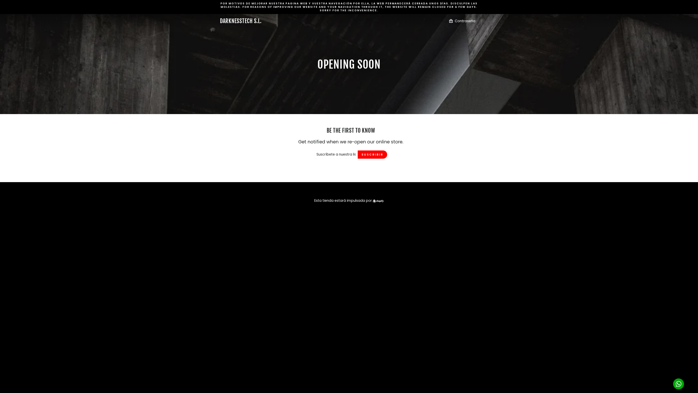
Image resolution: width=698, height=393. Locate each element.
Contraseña (465, 21)
